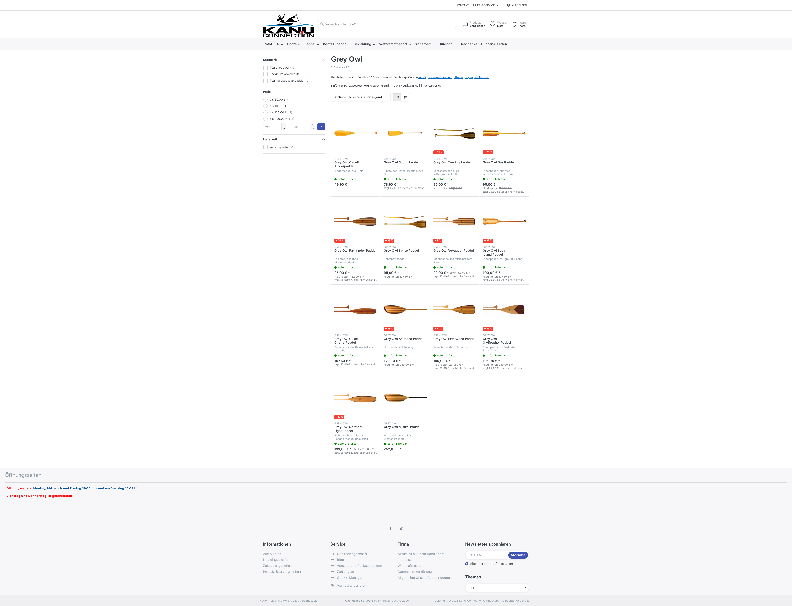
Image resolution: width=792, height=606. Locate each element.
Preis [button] (267, 92)
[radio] (397, 97)
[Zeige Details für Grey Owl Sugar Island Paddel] (504, 221)
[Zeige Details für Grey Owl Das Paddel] (504, 133)
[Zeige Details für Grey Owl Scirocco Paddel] (405, 309)
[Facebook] (390, 528)
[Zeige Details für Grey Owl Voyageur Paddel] (454, 221)
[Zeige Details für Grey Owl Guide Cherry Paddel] (355, 309)
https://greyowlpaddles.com (471, 77)
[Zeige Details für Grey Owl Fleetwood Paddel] (454, 309)
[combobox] (387, 24)
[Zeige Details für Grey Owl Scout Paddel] (405, 133)
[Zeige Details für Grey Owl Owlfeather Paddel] (504, 309)
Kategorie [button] (270, 60)
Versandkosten (309, 600)
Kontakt (462, 5)
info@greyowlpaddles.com (435, 77)
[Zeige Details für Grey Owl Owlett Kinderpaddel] (355, 133)
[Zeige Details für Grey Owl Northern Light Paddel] (355, 397)
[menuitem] (274, 44)
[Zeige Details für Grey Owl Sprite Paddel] (405, 221)
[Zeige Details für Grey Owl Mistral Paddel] (405, 397)
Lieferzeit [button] (270, 139)
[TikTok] (401, 528)
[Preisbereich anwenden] (321, 126)
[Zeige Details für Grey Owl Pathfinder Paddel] (355, 221)
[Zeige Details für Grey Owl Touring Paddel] (454, 133)
